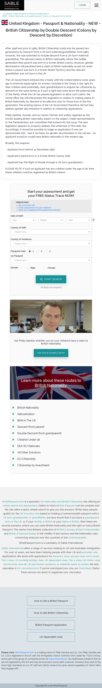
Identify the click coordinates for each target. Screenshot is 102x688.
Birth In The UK (26, 420)
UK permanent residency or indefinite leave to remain (58, 564)
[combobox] (23, 220)
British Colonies (66, 529)
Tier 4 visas (75, 560)
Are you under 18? (27, 205)
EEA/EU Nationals (28, 446)
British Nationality (51, 385)
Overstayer (85, 568)
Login (82, 5)
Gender (14, 267)
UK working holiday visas (29, 560)
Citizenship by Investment (33, 465)
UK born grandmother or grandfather (24, 517)
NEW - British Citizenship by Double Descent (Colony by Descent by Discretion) (37, 16)
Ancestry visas (61, 556)
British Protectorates (88, 529)
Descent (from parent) (30, 426)
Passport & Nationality (38, 14)
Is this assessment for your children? (35, 208)
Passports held (18, 251)
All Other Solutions (29, 452)
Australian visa (89, 552)
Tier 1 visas (7, 560)
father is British (70, 521)
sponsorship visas (13, 564)
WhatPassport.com (13, 501)
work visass (92, 556)
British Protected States (22, 533)
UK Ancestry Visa (29, 513)
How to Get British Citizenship (51, 612)
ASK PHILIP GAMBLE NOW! (51, 353)
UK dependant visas (56, 560)
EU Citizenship (26, 458)
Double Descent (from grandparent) (39, 433)
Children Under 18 (28, 439)
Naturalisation (25, 414)
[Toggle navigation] (96, 5)
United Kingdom (20, 14)
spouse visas (77, 556)
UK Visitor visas (91, 560)
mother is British (43, 521)
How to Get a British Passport (51, 600)
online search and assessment (20, 505)
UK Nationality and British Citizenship (61, 501)
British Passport (66, 505)
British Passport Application (51, 624)
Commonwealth (77, 537)
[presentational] (33, 220)
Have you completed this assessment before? (39, 210)
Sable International (12, 548)
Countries (7, 14)
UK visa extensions (28, 568)
